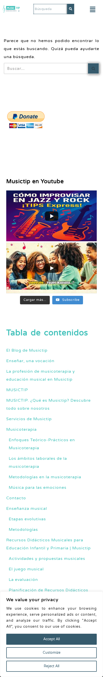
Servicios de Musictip (29, 418)
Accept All (51, 639)
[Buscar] (93, 68)
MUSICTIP (17, 389)
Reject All (51, 666)
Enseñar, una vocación (30, 360)
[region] (51, 634)
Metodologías (23, 529)
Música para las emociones (37, 487)
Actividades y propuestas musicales (47, 558)
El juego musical (26, 569)
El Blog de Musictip (27, 350)
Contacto (16, 498)
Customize (51, 652)
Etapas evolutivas (27, 519)
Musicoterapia (21, 429)
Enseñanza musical (26, 508)
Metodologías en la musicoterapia (45, 477)
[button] (93, 9)
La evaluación (23, 579)
